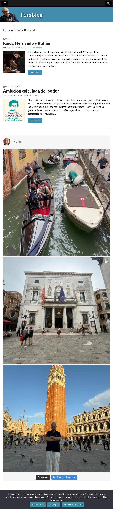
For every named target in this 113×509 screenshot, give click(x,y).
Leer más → (35, 72)
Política (9, 39)
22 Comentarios (35, 47)
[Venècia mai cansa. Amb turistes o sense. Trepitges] (56, 418)
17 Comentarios (35, 95)
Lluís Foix (10, 47)
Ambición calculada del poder (31, 90)
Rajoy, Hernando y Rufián (26, 43)
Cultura (18, 86)
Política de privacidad (73, 504)
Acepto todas (37, 504)
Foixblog (32, 15)
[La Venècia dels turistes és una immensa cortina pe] (56, 202)
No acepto (54, 504)
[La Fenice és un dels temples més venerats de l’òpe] (56, 310)
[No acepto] (109, 499)
